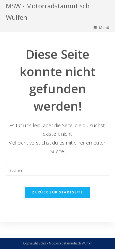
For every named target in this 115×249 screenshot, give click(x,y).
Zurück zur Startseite (57, 192)
